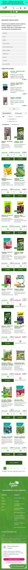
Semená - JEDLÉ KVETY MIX (17, 71)
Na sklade (15, 124)
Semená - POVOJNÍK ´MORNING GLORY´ (7, 437)
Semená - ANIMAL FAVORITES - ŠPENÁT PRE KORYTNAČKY (6, 401)
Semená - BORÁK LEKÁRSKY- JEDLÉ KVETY (18, 253)
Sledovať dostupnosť (20, 306)
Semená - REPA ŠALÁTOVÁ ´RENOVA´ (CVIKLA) (19, 216)
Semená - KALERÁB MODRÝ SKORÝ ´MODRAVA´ (19, 327)
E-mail (3, 535)
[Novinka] (20, 133)
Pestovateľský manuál (19, 512)
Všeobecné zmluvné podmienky (19, 504)
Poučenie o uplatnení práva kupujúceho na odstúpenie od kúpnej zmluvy (19, 518)
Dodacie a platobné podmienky (19, 509)
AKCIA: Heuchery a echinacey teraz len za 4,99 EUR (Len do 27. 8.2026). (12, 3)
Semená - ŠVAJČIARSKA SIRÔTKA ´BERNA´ (16, 83)
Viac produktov (14, 462)
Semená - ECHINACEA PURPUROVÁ (7, 216)
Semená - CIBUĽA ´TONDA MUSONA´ (19, 289)
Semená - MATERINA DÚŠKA (6, 142)
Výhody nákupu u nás (19, 498)
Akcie (11, 116)
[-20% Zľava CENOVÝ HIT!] (7, 281)
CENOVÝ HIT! (13, 121)
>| (24, 468)
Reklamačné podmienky (20, 527)
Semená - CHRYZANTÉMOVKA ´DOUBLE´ (6, 179)
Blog (2, 507)
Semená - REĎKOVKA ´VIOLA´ (7, 289)
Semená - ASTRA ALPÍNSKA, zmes (18, 142)
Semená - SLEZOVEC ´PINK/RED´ (6, 252)
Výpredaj (3, 504)
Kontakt (3, 510)
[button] (25, 565)
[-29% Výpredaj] (20, 281)
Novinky (19, 116)
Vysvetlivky (16, 501)
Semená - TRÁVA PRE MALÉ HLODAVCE (7, 326)
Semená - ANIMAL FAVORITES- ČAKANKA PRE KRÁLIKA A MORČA (7, 364)
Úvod (2, 16)
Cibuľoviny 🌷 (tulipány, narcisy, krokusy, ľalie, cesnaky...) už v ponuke (12, 2)
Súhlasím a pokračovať (14, 559)
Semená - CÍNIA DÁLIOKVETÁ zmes (19, 400)
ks (8, 155)
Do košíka (7, 158)
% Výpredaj (13, 119)
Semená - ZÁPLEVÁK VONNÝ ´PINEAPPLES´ (19, 437)
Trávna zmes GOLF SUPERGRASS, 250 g (19, 363)
